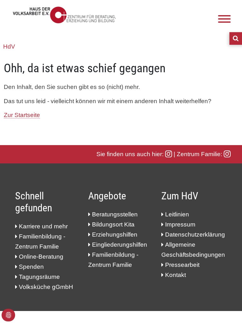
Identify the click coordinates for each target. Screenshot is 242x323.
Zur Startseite (22, 115)
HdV (9, 46)
